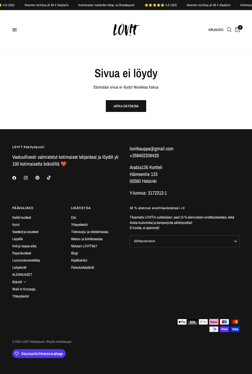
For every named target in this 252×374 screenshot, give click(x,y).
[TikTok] (52, 177)
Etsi (73, 217)
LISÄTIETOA (81, 208)
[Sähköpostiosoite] (235, 241)
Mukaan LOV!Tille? (84, 246)
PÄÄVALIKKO (22, 208)
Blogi (74, 253)
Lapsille (17, 238)
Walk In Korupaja (23, 289)
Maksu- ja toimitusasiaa (87, 238)
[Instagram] (29, 177)
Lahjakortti (19, 267)
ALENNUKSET (22, 274)
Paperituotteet (21, 253)
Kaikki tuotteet (21, 217)
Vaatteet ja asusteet (25, 231)
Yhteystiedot (20, 296)
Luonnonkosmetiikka (26, 260)
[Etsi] (229, 29)
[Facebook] (17, 177)
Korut (15, 224)
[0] (236, 29)
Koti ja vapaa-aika (24, 246)
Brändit (17, 281)
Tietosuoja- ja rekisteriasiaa (89, 231)
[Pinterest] (40, 177)
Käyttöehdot (79, 260)
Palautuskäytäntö (82, 267)
